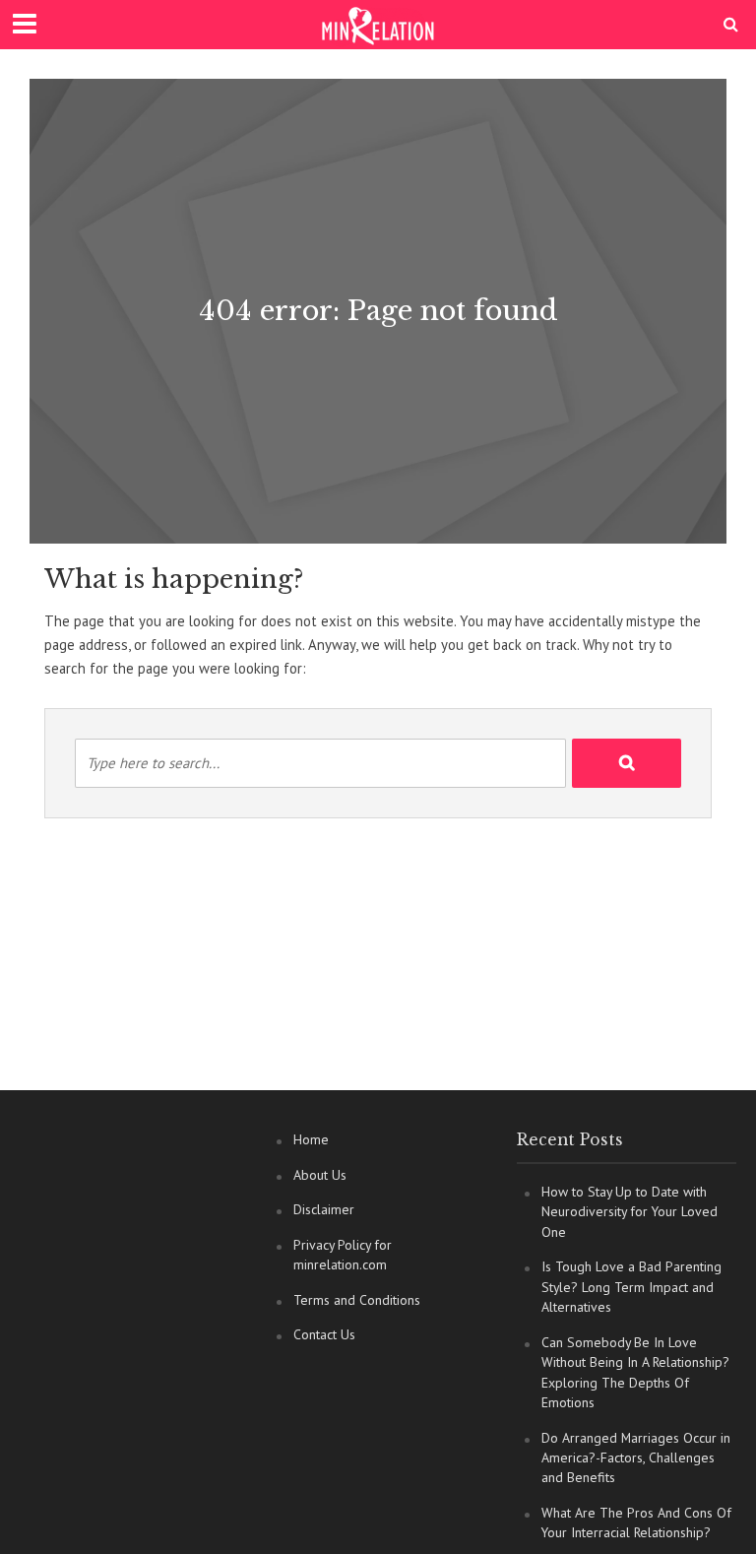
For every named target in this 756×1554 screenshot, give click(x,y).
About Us (319, 1175)
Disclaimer (323, 1209)
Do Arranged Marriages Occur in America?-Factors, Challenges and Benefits (635, 1458)
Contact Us (324, 1334)
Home (311, 1139)
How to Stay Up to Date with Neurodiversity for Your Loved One (629, 1212)
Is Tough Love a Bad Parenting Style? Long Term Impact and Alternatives (631, 1287)
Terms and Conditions (356, 1300)
